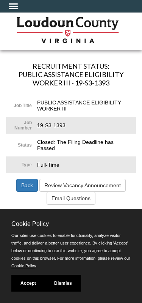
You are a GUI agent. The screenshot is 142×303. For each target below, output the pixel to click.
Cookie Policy (23, 266)
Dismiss (63, 283)
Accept (28, 283)
